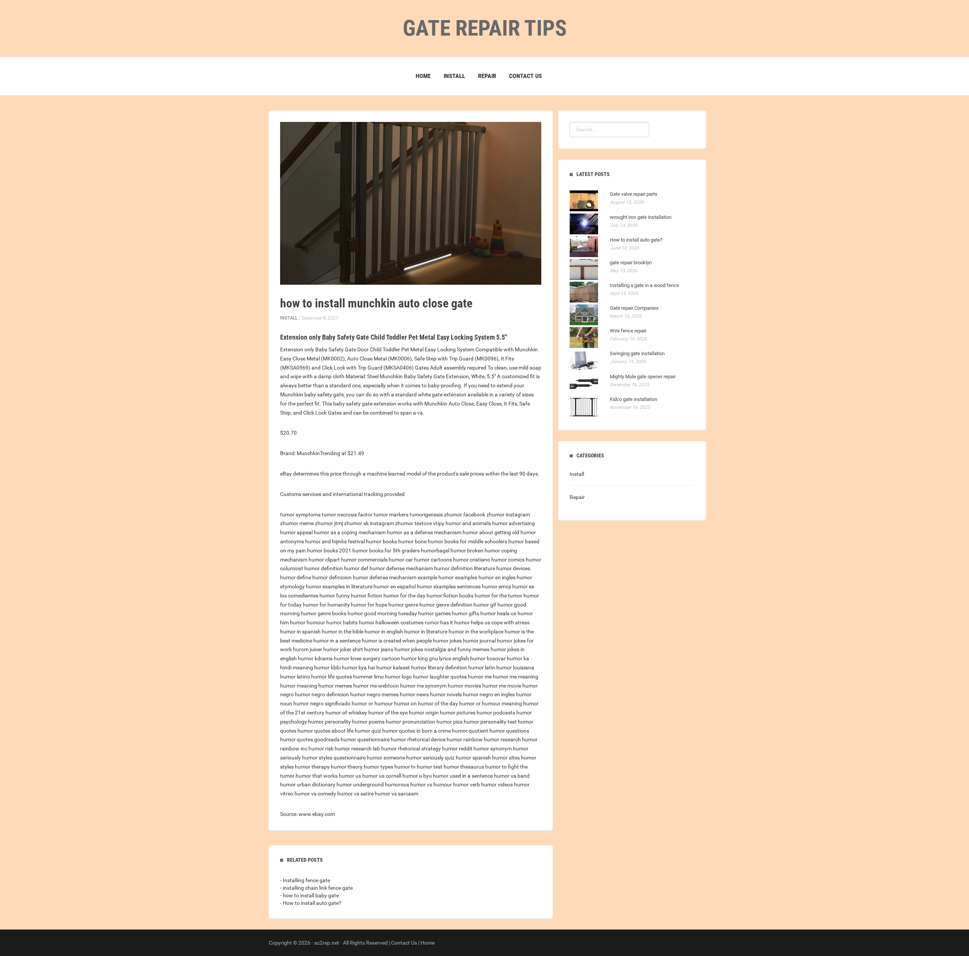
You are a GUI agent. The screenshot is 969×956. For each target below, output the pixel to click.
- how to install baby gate (309, 895)
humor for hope (369, 605)
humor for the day (404, 596)
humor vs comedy (315, 794)
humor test (429, 767)
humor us (350, 776)
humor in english (384, 631)
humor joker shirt (343, 649)
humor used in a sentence (463, 776)
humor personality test (490, 722)
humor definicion (332, 577)
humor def (356, 568)
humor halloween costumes (391, 622)
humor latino (295, 677)
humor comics (508, 560)
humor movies (464, 686)
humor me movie (501, 686)
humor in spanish (300, 631)
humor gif (485, 605)
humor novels (446, 694)
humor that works (317, 776)
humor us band (512, 776)
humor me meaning (515, 677)
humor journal (479, 641)
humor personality (329, 722)
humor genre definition (445, 605)
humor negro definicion (322, 694)
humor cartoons (433, 560)
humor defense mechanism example (395, 577)
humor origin (424, 713)
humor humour (307, 622)
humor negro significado (322, 703)
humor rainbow (465, 739)
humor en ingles (497, 577)
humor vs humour (431, 784)
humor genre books (323, 613)
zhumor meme (297, 523)
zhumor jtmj (329, 523)
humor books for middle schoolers (467, 541)
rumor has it (439, 622)
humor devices (513, 568)
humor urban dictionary (307, 784)
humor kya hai (358, 667)
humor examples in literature (339, 586)
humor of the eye (388, 713)
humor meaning (298, 686)
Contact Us (525, 76)
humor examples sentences (449, 586)
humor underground (360, 784)
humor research (502, 739)
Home (423, 76)
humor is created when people (397, 641)
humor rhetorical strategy (411, 748)
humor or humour (372, 703)
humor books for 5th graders (386, 550)
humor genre (403, 605)
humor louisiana (515, 667)
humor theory (347, 767)
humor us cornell (381, 776)
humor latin (481, 667)
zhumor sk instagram (369, 523)
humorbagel (435, 550)
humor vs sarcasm (396, 794)
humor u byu (417, 776)
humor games (434, 613)
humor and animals (468, 523)
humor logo (398, 677)
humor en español (395, 586)
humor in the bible (342, 631)
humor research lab (357, 748)
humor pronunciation (410, 722)
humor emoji (496, 586)
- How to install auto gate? (310, 903)
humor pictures (457, 713)
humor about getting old (491, 532)
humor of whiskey (346, 713)
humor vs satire (355, 794)
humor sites (506, 758)
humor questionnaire (365, 739)
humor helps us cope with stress (492, 622)
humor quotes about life (326, 731)
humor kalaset (393, 667)
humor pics (449, 722)
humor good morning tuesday (382, 613)
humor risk (320, 748)
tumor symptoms (300, 515)
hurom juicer (307, 649)
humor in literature (425, 631)
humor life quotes (331, 677)
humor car (401, 560)
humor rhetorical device (418, 739)
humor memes (335, 686)
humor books (381, 541)
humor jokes (447, 641)
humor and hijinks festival (335, 541)
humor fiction (366, 596)
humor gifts (465, 613)
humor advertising (513, 523)
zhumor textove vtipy (419, 523)
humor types (378, 767)
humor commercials (364, 560)
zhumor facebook (464, 515)
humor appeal (296, 532)
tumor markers (391, 515)
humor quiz (368, 731)
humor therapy (312, 767)
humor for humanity (326, 605)
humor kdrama (315, 658)
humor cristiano (471, 560)
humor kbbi (327, 667)
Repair (487, 76)
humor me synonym (423, 686)
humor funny (334, 596)
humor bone (412, 541)
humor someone (386, 758)
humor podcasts (496, 713)
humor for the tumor (498, 596)
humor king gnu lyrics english (435, 658)
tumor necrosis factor (347, 515)
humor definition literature (464, 568)
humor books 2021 (329, 550)
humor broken (466, 550)
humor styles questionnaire (334, 758)
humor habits (342, 622)
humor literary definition (439, 667)
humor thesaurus (464, 767)
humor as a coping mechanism (350, 532)
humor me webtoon (376, 686)
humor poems (368, 722)
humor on (405, 703)
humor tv (405, 767)
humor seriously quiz (430, 758)
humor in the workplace (476, 631)
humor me (480, 677)
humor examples (457, 577)
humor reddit (457, 748)
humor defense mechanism (401, 568)
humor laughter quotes (440, 677)
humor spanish (473, 758)
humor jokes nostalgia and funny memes (441, 649)
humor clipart (324, 560)
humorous (397, 784)
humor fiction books (450, 596)
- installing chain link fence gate (316, 888)
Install (454, 76)
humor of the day (438, 703)
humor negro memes (374, 694)
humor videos (497, 784)
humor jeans (378, 649)
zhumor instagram (508, 515)
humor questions (509, 731)
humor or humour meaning (490, 703)
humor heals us (498, 613)
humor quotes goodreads (310, 739)
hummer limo (368, 677)
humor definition (323, 568)
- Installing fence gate (305, 880)
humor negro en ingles (489, 694)
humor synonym (493, 748)
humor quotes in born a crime (416, 731)
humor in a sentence (337, 641)
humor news (414, 694)
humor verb (466, 784)
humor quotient (470, 731)
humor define (295, 577)
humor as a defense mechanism (424, 532)
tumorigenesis (426, 515)
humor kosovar (488, 658)
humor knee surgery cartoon (367, 658)
